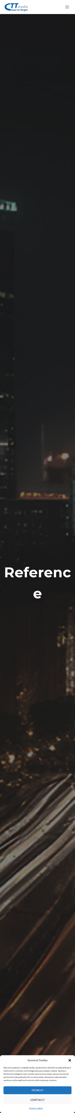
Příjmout (38, 1090)
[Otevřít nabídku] (67, 7)
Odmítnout (37, 1100)
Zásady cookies (36, 1108)
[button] (70, 1060)
